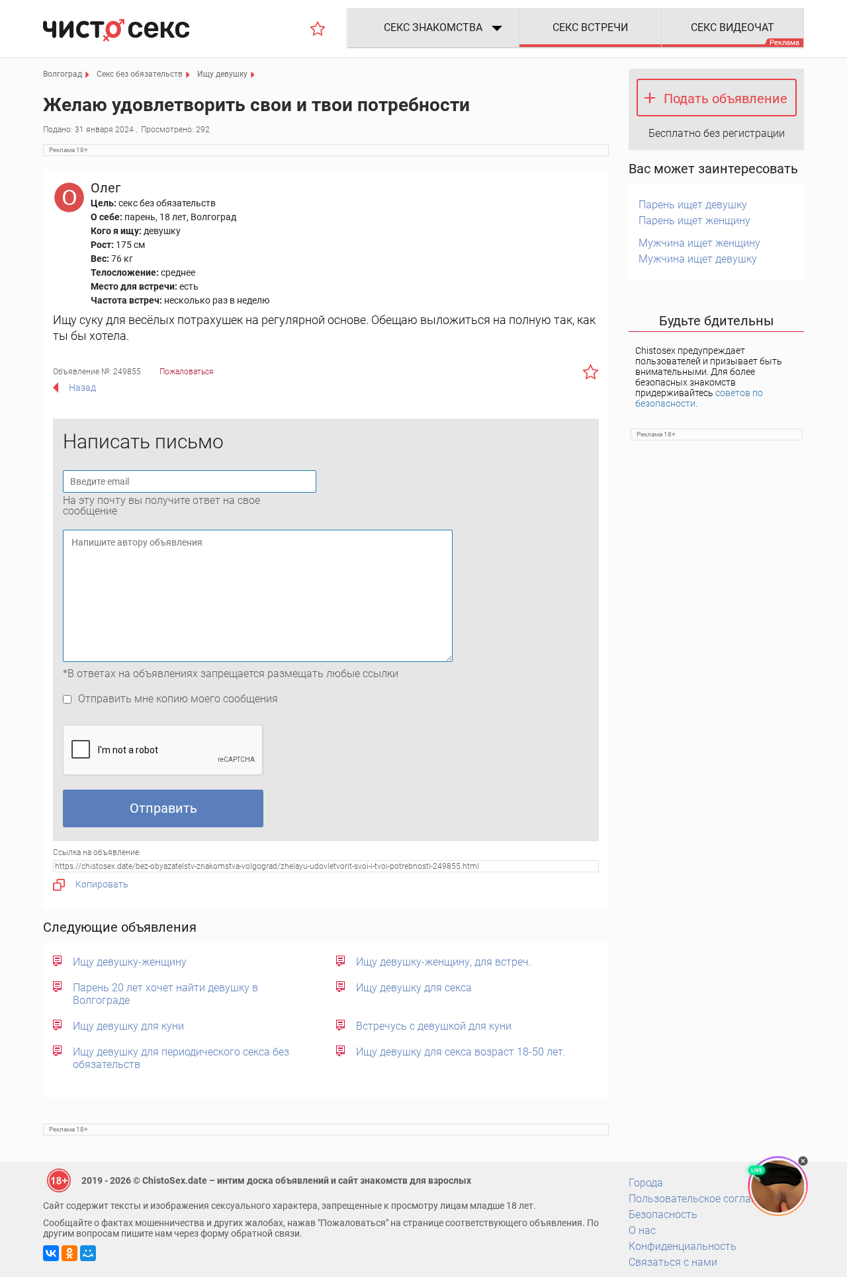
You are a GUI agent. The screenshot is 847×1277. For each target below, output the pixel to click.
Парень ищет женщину (694, 220)
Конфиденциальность (682, 1246)
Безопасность (663, 1214)
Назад (82, 387)
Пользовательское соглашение (705, 1198)
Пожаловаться (186, 371)
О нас (642, 1230)
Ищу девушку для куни (128, 1026)
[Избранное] (317, 28)
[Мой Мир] (88, 1253)
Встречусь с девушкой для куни (434, 1026)
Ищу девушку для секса (414, 987)
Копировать (101, 884)
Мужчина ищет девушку (698, 259)
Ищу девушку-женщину (130, 962)
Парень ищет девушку (693, 204)
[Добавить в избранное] (590, 372)
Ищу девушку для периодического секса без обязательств (181, 1058)
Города (646, 1182)
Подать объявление (725, 98)
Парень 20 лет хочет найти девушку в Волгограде (165, 994)
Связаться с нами (673, 1262)
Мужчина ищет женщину (699, 243)
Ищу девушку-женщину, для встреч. (443, 962)
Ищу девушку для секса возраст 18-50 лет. (461, 1052)
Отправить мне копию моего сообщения (178, 698)
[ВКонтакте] (51, 1253)
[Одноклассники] (69, 1253)
